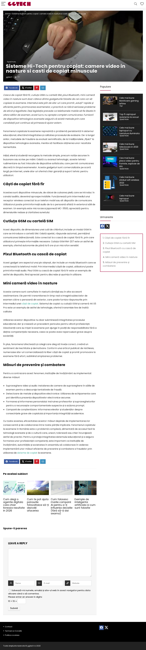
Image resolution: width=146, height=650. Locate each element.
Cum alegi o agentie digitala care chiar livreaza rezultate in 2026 (14, 505)
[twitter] (107, 226)
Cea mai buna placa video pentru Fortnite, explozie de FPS (129, 162)
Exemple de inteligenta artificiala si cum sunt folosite (85, 503)
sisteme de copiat (27, 452)
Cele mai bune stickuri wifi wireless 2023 (129, 180)
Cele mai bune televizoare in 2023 (128, 145)
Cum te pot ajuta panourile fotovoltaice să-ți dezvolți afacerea (38, 505)
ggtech (9, 77)
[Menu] (3, 4)
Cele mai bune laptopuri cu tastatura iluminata (129, 130)
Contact (8, 626)
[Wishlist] (142, 4)
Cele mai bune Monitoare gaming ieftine (129, 101)
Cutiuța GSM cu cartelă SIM (120, 243)
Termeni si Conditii (13, 631)
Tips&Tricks (11, 62)
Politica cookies (12, 635)
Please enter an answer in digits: (25, 596)
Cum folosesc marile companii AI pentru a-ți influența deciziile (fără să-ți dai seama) (61, 506)
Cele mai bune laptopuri (126, 197)
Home (7, 13)
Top (120, 106)
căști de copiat (30, 303)
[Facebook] (102, 226)
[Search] (135, 4)
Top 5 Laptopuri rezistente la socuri (129, 116)
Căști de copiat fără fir (117, 237)
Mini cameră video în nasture (121, 257)
